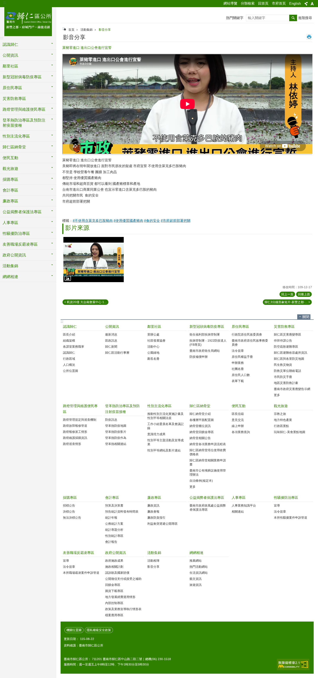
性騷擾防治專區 (286, 497)
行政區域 (69, 358)
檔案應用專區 (114, 615)
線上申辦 (238, 426)
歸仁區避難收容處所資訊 (290, 352)
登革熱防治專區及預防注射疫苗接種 (122, 409)
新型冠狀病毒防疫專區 (207, 326)
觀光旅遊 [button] (10, 168)
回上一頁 (287, 294)
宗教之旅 (280, 414)
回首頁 (263, 3)
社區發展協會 (156, 340)
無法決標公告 (72, 517)
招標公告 (69, 505)
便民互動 (239, 406)
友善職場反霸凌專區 (78, 553)
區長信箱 (238, 414)
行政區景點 (281, 426)
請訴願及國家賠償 (117, 572)
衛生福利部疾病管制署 (205, 334)
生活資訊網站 (199, 572)
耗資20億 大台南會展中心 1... (87, 302)
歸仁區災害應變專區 (287, 334)
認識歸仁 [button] (10, 44)
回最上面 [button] (304, 294)
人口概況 (69, 364)
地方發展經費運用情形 (120, 597)
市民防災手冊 (283, 377)
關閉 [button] (305, 317)
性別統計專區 (114, 535)
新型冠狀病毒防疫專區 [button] (22, 77)
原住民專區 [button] (12, 88)
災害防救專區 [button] (14, 98)
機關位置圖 (74, 630)
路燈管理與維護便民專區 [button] (24, 109)
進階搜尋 (305, 18)
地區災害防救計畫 (286, 383)
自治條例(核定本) (201, 480)
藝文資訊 (196, 578)
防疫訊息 (111, 419)
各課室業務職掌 (73, 346)
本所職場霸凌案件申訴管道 (81, 572)
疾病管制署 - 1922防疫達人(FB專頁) (208, 342)
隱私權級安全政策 (99, 630)
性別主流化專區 (159, 406)
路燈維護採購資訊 (75, 438)
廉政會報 (153, 511)
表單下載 (238, 381)
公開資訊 (112, 326)
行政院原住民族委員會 (247, 334)
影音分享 (105, 29)
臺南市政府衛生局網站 (205, 350)
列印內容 (309, 37)
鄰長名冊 (153, 358)
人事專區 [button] (10, 223)
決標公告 (69, 511)
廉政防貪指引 (156, 517)
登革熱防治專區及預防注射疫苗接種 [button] (24, 123)
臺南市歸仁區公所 (28, 21)
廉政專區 (154, 497)
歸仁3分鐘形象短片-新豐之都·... (286, 302)
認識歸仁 (70, 326)
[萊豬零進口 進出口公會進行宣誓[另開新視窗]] (93, 259)
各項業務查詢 (241, 432)
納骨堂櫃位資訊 (200, 426)
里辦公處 (153, 334)
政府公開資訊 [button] (14, 255)
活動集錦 (86, 29)
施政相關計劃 (114, 566)
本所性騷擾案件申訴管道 (290, 517)
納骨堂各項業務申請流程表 (208, 444)
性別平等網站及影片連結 (164, 450)
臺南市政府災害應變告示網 (292, 389)
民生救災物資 (283, 364)
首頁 (71, 29)
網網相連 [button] (10, 277)
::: (4, 2)
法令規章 (238, 350)
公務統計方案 (114, 523)
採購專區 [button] (10, 179)
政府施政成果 (114, 560)
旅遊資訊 (196, 585)
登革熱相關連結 (115, 444)
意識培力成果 (156, 434)
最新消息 (111, 334)
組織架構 (69, 340)
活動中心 (153, 346)
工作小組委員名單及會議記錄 (165, 426)
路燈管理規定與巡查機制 (79, 419)
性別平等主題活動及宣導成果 (165, 442)
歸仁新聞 (111, 346)
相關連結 (238, 511)
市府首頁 (279, 3)
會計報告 (111, 542)
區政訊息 (111, 340)
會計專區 (112, 497)
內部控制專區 (114, 603)
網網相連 (196, 553)
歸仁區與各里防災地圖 (289, 358)
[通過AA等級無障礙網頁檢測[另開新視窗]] (293, 664)
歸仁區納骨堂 (200, 406)
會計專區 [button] (10, 190)
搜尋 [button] (293, 18)
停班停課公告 (283, 340)
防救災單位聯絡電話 (287, 371)
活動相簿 (153, 560)
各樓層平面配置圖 (202, 420)
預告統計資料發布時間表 (121, 511)
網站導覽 (230, 3)
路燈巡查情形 (72, 444)
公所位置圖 (70, 371)
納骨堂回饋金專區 (202, 432)
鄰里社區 (154, 326)
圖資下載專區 (114, 591)
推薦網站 (196, 560)
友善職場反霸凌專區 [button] (20, 244)
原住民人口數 (241, 375)
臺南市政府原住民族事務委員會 (250, 342)
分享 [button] (306, 3)
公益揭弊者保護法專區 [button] (22, 212)
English (295, 3)
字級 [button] (312, 3)
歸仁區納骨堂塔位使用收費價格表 (208, 452)
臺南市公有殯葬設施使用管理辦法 (208, 472)
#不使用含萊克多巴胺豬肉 (93, 220)
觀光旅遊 (281, 406)
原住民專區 (240, 326)
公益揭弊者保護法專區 (207, 497)
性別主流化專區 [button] (16, 136)
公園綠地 (153, 352)
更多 (277, 395)
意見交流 (238, 420)
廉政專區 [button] (10, 201)
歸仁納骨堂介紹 (200, 414)
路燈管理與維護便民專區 (80, 409)
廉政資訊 (153, 505)
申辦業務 (238, 363)
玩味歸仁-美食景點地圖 (289, 432)
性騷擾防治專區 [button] (16, 233)
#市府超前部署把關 (175, 220)
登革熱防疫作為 (115, 438)
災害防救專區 (284, 326)
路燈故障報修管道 (75, 425)
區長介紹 (69, 334)
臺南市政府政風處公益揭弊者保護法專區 (208, 507)
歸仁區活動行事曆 (117, 352)
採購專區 (70, 497)
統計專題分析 (114, 529)
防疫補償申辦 (199, 356)
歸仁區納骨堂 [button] (14, 147)
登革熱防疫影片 (115, 431)
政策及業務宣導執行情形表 (123, 609)
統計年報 (111, 517)
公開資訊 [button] (10, 55)
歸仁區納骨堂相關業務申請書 (208, 462)
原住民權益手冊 (242, 356)
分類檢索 (248, 3)
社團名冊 (238, 369)
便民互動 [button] (10, 158)
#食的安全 (152, 220)
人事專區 (239, 497)
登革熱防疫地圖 (115, 425)
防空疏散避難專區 (286, 346)
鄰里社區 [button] (10, 66)
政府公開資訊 (115, 553)
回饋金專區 (112, 585)
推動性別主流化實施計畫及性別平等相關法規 (165, 416)
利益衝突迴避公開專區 (162, 523)
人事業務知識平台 (244, 505)
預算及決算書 (114, 505)
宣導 (277, 505)
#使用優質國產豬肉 (128, 220)
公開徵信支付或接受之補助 (123, 578)
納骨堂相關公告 (200, 438)
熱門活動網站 (199, 566)
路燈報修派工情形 (75, 431)
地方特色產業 (283, 420)
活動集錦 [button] (10, 266)
